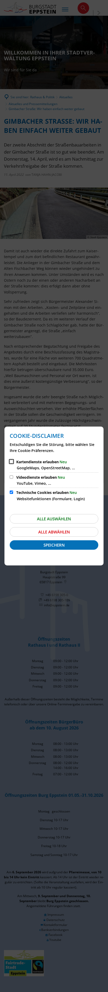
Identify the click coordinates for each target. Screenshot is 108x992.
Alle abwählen (54, 532)
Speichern (54, 545)
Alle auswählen (54, 518)
